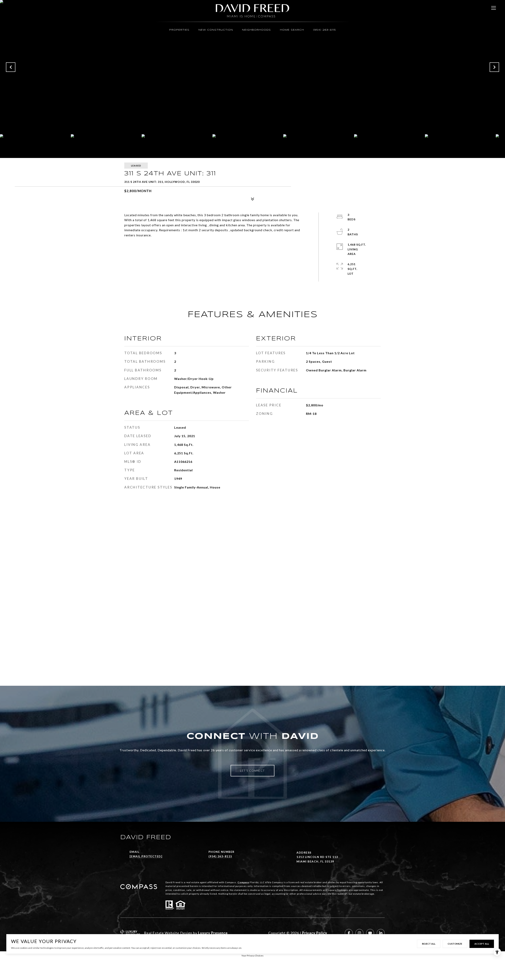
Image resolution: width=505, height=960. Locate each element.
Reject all (428, 943)
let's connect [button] (252, 770)
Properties (179, 30)
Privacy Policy (314, 933)
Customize (455, 943)
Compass (243, 882)
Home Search (292, 30)
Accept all (481, 943)
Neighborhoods (256, 30)
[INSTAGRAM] (359, 933)
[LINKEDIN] (381, 933)
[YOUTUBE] (370, 933)
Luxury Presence (213, 933)
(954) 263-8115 (324, 30)
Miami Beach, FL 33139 (315, 861)
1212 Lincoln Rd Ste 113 (317, 857)
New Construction (215, 30)
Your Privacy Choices (252, 955)
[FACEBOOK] (349, 933)
